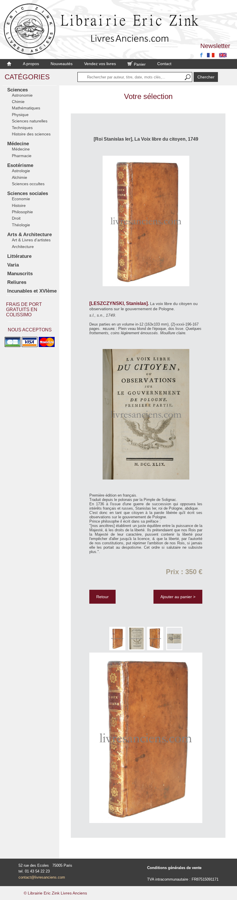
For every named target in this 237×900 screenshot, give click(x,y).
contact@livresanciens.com (41, 877)
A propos (31, 63)
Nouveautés (62, 63)
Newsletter (215, 45)
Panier (139, 64)
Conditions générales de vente (174, 868)
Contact (164, 63)
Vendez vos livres (100, 63)
